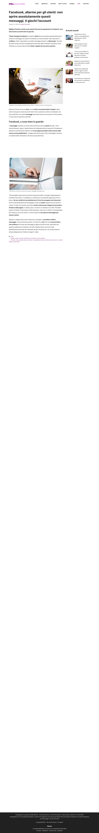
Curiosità (53, 3)
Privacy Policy (52, 830)
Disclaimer (60, 830)
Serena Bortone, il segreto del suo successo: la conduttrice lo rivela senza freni (82, 80)
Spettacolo (44, 3)
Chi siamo (38, 830)
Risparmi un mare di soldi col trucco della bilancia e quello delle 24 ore (82, 63)
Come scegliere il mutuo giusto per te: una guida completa (80, 45)
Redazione (45, 830)
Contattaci (60, 822)
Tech (78, 3)
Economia (86, 3)
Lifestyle (72, 3)
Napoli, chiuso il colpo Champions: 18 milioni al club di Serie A (28, 238)
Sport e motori (62, 3)
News (37, 3)
